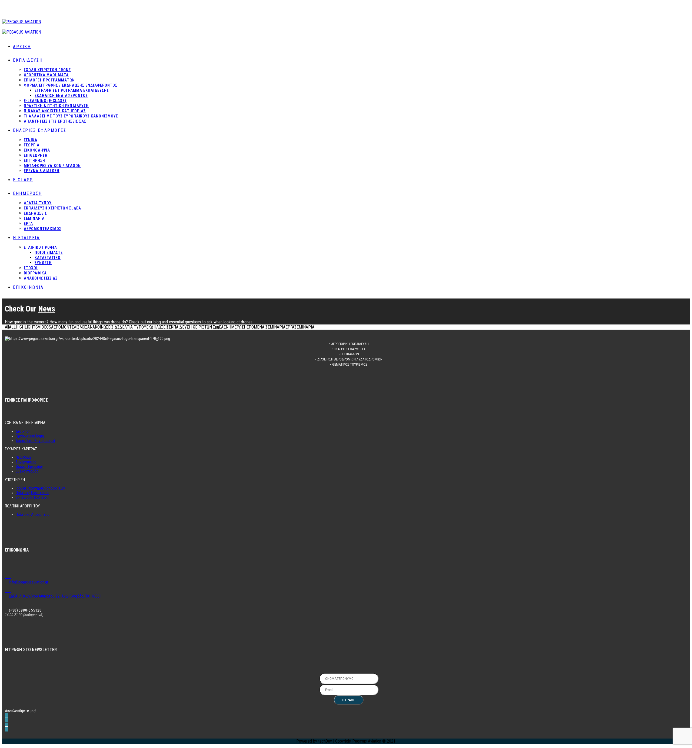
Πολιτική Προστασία (32, 493)
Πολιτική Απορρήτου (32, 514)
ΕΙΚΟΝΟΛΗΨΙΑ (37, 150)
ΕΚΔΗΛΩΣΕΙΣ (35, 213)
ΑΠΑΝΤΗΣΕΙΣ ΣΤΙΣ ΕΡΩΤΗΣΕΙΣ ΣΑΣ (55, 121)
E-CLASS (23, 179)
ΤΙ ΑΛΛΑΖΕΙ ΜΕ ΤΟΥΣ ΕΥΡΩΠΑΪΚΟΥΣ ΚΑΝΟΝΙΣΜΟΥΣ (71, 116)
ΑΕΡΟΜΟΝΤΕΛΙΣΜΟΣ (42, 229)
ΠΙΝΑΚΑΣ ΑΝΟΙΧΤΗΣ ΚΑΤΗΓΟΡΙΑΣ (55, 111)
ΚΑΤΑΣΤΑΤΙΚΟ (48, 257)
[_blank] (8, 575)
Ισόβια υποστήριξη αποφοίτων (40, 488)
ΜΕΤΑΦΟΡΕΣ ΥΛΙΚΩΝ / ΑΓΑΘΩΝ (52, 165)
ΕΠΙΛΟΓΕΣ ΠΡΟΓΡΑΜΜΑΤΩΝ (49, 80)
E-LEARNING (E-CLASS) (45, 101)
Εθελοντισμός (27, 471)
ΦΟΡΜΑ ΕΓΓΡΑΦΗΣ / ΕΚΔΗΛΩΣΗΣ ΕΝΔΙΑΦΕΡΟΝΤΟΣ (70, 85)
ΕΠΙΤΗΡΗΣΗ (34, 160)
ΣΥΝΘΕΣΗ (43, 263)
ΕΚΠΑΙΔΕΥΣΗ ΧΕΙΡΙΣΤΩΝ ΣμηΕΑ (52, 208)
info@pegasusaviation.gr (28, 582)
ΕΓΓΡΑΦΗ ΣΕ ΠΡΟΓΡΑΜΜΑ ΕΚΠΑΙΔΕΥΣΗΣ (72, 90)
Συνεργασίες (26, 462)
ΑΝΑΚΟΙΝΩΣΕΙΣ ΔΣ (41, 278)
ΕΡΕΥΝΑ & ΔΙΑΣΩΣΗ (41, 171)
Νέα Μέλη (23, 457)
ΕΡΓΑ (28, 223)
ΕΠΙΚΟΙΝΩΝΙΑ (28, 287)
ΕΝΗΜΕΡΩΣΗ (27, 193)
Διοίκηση (23, 431)
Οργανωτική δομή (30, 436)
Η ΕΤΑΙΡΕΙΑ (26, 237)
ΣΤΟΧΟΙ (31, 268)
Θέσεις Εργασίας (29, 466)
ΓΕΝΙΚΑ (30, 140)
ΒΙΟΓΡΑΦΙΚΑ (35, 273)
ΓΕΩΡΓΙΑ (31, 145)
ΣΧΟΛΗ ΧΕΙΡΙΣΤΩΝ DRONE (47, 70)
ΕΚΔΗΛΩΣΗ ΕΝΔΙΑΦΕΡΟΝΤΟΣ (61, 95)
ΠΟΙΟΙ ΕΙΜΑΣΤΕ (49, 252)
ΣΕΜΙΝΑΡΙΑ (34, 218)
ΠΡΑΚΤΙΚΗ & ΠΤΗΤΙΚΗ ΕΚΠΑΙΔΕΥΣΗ (56, 106)
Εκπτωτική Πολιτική (32, 497)
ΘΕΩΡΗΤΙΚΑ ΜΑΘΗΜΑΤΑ (46, 75)
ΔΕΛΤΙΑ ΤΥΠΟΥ (38, 203)
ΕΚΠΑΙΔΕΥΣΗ (28, 60)
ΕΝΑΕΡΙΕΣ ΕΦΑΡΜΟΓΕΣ (39, 130)
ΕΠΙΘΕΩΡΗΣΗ (36, 155)
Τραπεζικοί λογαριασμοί (35, 440)
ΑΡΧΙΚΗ (22, 46)
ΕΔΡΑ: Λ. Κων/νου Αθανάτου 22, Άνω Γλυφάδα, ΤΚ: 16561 (55, 596)
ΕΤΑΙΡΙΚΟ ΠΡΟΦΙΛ (40, 247)
